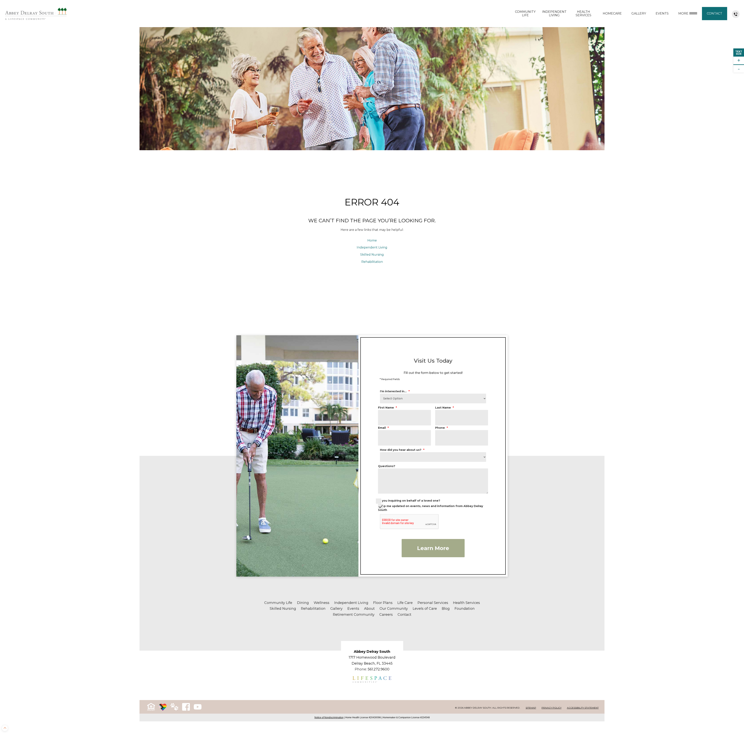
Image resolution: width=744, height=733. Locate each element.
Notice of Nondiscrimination (329, 717)
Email (383, 427)
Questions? (386, 466)
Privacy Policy (551, 707)
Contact (714, 13)
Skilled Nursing (372, 254)
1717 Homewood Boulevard (372, 657)
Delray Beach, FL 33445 (372, 663)
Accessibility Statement (583, 707)
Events (353, 608)
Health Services (583, 13)
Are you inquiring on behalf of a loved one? (408, 500)
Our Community (394, 608)
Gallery (638, 13)
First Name (387, 407)
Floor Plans (383, 603)
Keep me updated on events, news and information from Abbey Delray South (430, 508)
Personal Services (433, 603)
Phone (441, 427)
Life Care (405, 603)
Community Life (525, 13)
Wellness (321, 603)
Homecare (612, 13)
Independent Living (554, 13)
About (369, 608)
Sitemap (531, 707)
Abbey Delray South (372, 651)
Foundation (465, 608)
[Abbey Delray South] (35, 13)
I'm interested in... (395, 391)
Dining (303, 603)
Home (372, 240)
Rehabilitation (372, 262)
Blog (446, 608)
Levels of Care (425, 608)
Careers (386, 614)
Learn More (433, 548)
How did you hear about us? (402, 450)
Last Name (444, 407)
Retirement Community (354, 614)
